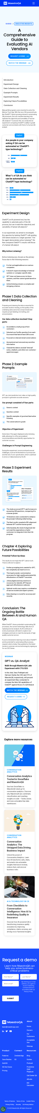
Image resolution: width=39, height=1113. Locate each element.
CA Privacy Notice (28, 1104)
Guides (29, 1059)
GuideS (8, 24)
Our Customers (31, 1035)
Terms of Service (10, 1101)
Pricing (4, 1070)
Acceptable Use (31, 1041)
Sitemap (30, 1046)
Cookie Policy (30, 1101)
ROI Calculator (30, 1084)
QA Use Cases (7, 1067)
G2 (15, 1059)
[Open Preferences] (3, 1109)
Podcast (30, 1063)
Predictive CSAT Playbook (30, 1069)
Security (18, 1104)
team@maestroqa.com (10, 1027)
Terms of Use (21, 1101)
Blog (28, 1056)
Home (29, 1026)
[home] (12, 3)
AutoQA (4, 1063)
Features (5, 1056)
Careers (29, 1030)
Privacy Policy (10, 1104)
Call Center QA (32, 1075)
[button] (33, 3)
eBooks (29, 1079)
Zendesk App (19, 1056)
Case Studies (6, 1059)
